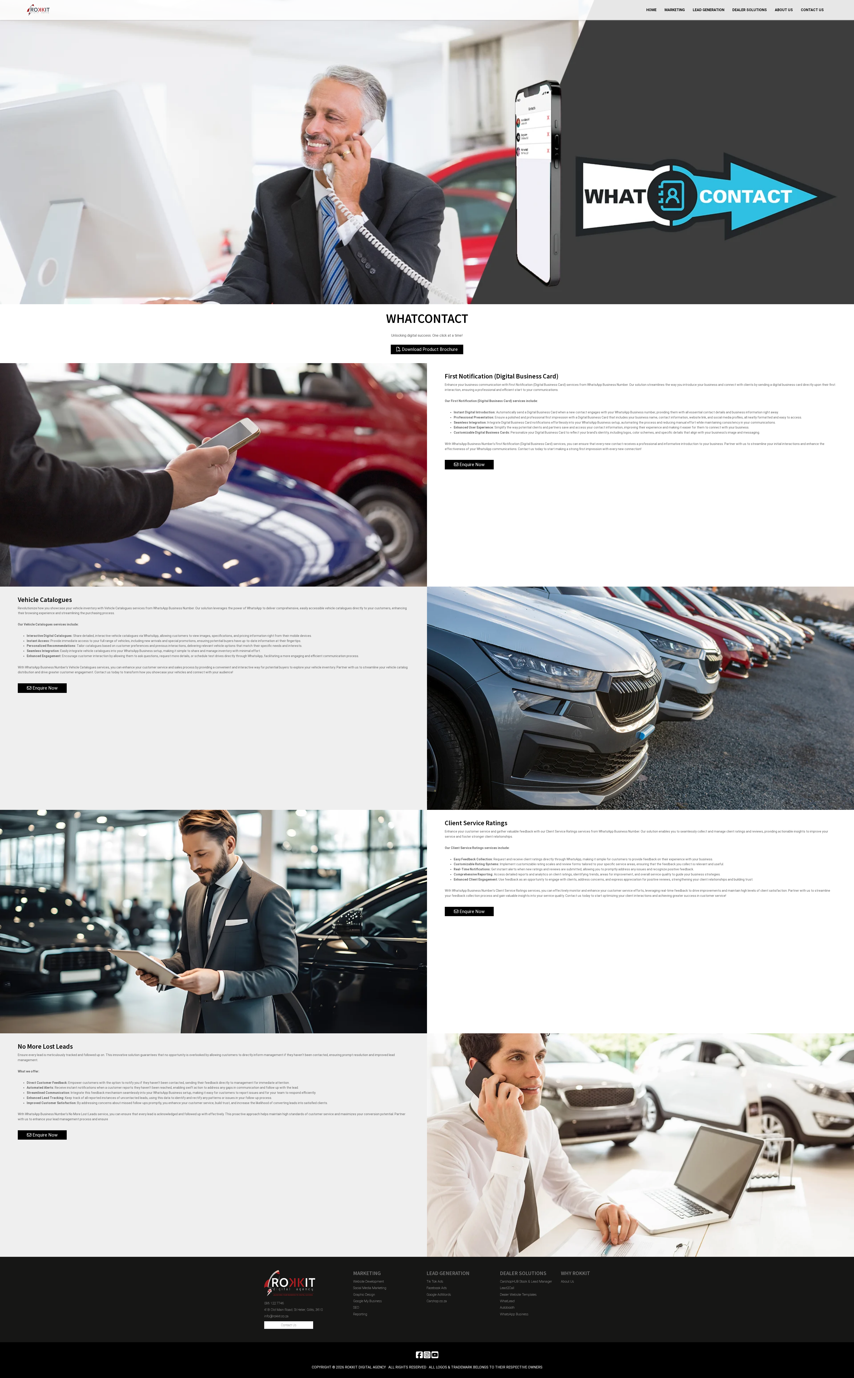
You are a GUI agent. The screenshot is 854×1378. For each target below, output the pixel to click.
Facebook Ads (437, 1288)
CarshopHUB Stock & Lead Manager (526, 1281)
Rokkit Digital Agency (57, 10)
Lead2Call (507, 1288)
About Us (567, 1281)
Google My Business (367, 1301)
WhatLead (507, 1301)
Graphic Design (364, 1295)
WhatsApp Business (514, 1314)
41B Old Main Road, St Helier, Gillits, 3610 (293, 1310)
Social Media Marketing (369, 1288)
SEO (356, 1308)
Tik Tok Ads (435, 1281)
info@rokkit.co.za (276, 1316)
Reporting (360, 1314)
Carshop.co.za (437, 1301)
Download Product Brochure (429, 349)
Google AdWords (439, 1295)
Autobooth (507, 1308)
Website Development (368, 1281)
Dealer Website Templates (518, 1295)
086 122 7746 (274, 1303)
